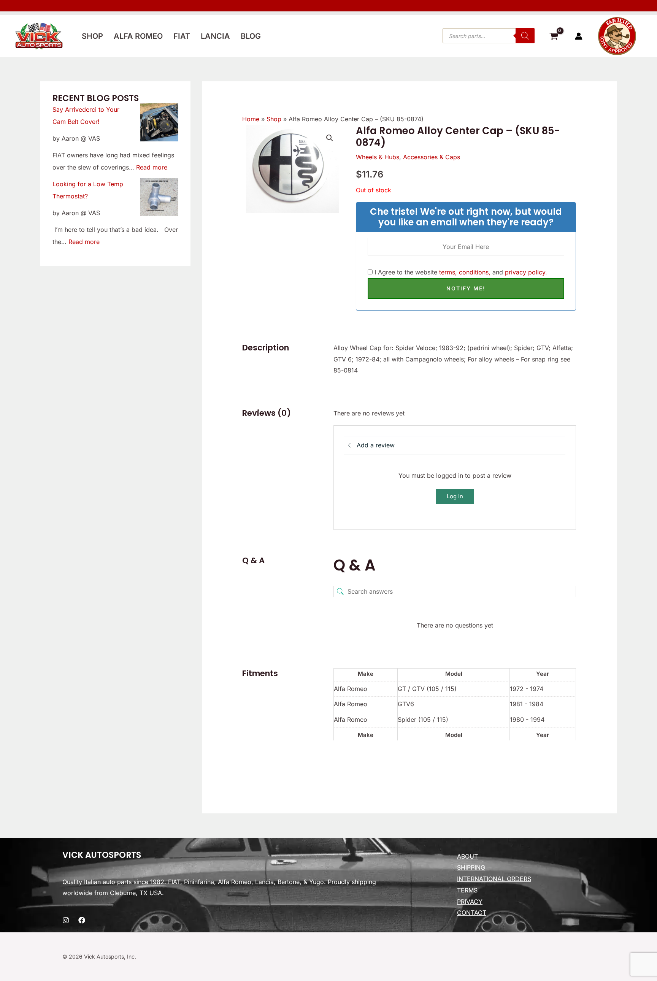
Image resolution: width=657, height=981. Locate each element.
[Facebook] (81, 920)
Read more (151, 167)
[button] (329, 138)
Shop (92, 36)
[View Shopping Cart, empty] (553, 37)
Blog (251, 36)
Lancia (215, 36)
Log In (455, 496)
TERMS (467, 890)
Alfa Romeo (138, 36)
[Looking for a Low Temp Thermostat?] (159, 197)
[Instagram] (65, 920)
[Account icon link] (578, 36)
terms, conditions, (464, 272)
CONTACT (471, 912)
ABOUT (467, 856)
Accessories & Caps (431, 157)
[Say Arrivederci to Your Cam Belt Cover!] (159, 122)
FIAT (181, 36)
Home (250, 119)
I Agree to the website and (460, 272)
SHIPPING (471, 867)
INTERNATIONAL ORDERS (494, 879)
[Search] (525, 35)
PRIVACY (469, 901)
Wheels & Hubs (377, 157)
